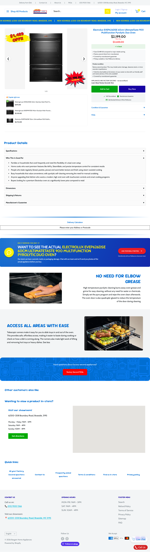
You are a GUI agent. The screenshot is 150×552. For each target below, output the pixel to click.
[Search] (108, 11)
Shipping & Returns (75, 195)
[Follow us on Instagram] (67, 538)
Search (121, 502)
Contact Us (43, 3)
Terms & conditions (86, 474)
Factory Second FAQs (75, 372)
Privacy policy (133, 474)
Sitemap (122, 518)
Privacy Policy (124, 514)
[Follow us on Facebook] (62, 538)
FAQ (120, 522)
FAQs (70, 3)
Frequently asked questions (63, 475)
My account (120, 12)
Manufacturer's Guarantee (75, 202)
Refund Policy (124, 506)
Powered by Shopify (13, 543)
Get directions (18, 436)
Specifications (75, 151)
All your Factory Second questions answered (16, 474)
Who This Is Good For (75, 158)
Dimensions (75, 188)
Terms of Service (125, 510)
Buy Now (132, 89)
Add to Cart (104, 89)
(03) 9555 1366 (84, 3)
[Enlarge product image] (46, 58)
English (8, 533)
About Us (57, 3)
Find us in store (110, 474)
